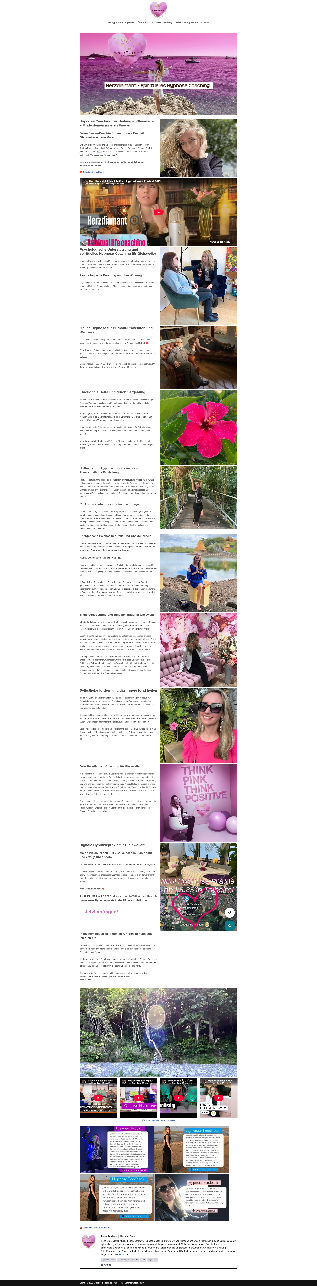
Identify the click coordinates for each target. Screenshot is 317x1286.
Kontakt (205, 22)
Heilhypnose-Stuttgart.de (120, 22)
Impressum (118, 1283)
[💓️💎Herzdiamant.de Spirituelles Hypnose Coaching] (158, 10)
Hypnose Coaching (162, 22)
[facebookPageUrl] (102, 1265)
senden (94, 646)
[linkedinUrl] (110, 1265)
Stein (99, 151)
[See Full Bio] (127, 1254)
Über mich (142, 22)
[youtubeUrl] (107, 1265)
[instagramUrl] (105, 1265)
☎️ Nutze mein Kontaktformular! (95, 1227)
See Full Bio (120, 1254)
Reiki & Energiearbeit (186, 22)
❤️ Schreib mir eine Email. (92, 172)
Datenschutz (130, 1283)
